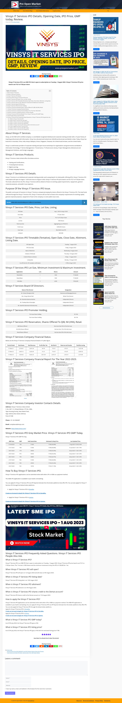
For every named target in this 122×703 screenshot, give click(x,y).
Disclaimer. (107, 700)
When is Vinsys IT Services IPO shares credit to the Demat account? (24, 124)
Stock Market (97, 35)
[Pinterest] (51, 76)
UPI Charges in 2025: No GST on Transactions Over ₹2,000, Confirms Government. (105, 72)
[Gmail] (60, 76)
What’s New (16, 10)
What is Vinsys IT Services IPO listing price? (19, 129)
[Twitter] (37, 76)
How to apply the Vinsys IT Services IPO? (19, 126)
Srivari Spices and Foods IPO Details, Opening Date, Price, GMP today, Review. (23, 652)
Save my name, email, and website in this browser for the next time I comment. (29, 689)
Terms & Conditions (88, 700)
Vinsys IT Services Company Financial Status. (18, 109)
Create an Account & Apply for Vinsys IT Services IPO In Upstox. (25, 501)
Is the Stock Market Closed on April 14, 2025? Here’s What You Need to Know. (105, 136)
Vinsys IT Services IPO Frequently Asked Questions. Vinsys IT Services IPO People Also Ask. (29, 117)
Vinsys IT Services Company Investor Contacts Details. (21, 112)
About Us (79, 700)
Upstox (31, 497)
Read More (96, 49)
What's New (9, 650)
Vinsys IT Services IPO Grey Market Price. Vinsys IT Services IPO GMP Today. (26, 114)
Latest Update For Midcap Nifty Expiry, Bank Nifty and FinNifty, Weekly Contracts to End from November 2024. (105, 102)
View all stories (106, 307)
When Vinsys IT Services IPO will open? (18, 120)
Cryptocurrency (56, 10)
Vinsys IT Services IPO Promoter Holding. (17, 105)
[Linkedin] (46, 76)
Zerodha (31, 489)
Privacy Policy (99, 700)
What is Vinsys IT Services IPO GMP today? (19, 127)
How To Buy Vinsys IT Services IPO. (16, 115)
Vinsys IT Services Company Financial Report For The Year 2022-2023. (24, 110)
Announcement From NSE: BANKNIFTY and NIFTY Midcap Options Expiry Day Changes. (25, 651)
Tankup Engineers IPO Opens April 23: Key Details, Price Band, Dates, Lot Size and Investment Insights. (104, 38)
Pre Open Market (30, 3)
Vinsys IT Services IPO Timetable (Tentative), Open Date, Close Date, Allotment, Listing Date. (29, 101)
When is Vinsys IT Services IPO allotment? (19, 123)
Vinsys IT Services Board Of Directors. (16, 104)
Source (25, 398)
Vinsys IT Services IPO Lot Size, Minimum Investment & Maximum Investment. (25, 102)
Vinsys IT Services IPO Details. (14, 96)
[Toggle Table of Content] (49, 91)
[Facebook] (32, 76)
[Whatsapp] (56, 76)
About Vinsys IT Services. (13, 92)
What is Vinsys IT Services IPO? (17, 119)
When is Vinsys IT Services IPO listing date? (19, 122)
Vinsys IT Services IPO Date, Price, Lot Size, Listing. (19, 99)
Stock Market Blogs (27, 10)
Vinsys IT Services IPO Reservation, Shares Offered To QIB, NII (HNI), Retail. (25, 107)
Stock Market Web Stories (42, 10)
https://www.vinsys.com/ (18, 428)
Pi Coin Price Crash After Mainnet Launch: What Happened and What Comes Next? (106, 169)
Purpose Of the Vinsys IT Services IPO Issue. (17, 97)
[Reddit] (41, 76)
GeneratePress (31, 700)
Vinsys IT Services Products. (14, 94)
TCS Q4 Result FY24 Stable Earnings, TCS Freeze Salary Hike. (106, 204)
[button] (108, 10)
